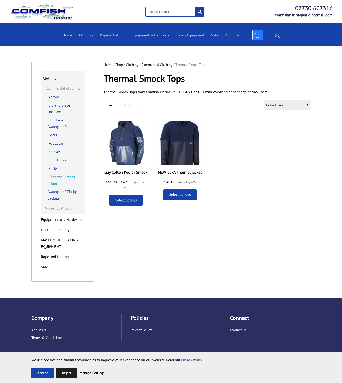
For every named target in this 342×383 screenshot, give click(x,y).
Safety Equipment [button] (190, 35)
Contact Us (238, 329)
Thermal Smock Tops (62, 180)
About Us (38, 329)
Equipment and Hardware (61, 219)
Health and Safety (55, 229)
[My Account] (277, 35)
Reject (66, 373)
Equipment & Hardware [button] (150, 35)
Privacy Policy (141, 329)
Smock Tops (57, 160)
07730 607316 (314, 8)
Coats (52, 135)
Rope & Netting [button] (112, 35)
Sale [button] (214, 35)
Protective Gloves (58, 208)
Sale (44, 267)
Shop (119, 64)
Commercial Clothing (156, 64)
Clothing (132, 64)
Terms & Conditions (47, 337)
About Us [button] (232, 35)
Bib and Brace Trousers (59, 108)
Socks (53, 168)
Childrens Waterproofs (57, 123)
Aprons (54, 97)
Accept (42, 373)
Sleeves (54, 151)
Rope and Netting (55, 256)
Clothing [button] (86, 35)
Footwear (55, 143)
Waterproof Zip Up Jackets (62, 194)
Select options (126, 200)
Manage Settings (92, 373)
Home (67, 35)
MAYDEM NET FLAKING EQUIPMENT (59, 243)
